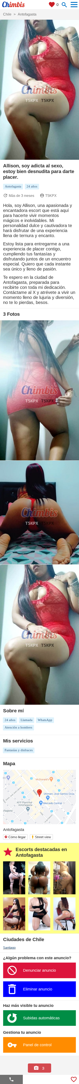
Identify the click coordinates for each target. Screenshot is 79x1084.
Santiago (9, 947)
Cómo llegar (15, 837)
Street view (41, 837)
